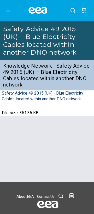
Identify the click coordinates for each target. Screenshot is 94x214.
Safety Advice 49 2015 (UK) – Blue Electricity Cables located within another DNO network (40, 40)
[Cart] (84, 10)
